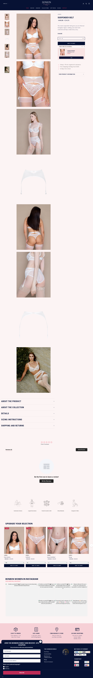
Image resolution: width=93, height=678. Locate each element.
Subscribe (21, 672)
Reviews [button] (9, 449)
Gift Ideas (53, 8)
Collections (45, 8)
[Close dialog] (40, 642)
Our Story (46, 651)
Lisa (71, 57)
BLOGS (59, 8)
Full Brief (28, 557)
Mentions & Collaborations (48, 656)
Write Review (81, 449)
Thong (70, 557)
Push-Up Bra (7, 557)
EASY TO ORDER (16, 633)
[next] (91, 545)
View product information (67, 74)
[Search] (86, 3)
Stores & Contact (48, 661)
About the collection (12, 407)
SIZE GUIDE (36, 633)
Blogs (45, 659)
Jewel (59, 14)
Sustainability (47, 654)
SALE (27, 8)
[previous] (1, 545)
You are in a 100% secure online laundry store (77, 637)
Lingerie (38, 8)
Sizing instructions (11, 419)
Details (5, 413)
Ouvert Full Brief (51, 557)
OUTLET (64, 8)
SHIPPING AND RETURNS (12, 425)
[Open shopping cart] (89, 3)
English (5, 3)
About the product (11, 401)
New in (32, 8)
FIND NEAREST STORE (56, 633)
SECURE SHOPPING (77, 633)
